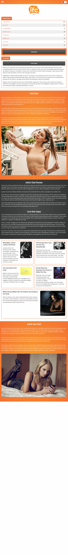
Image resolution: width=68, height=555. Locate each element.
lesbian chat (57, 191)
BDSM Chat (34, 38)
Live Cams (34, 63)
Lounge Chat (34, 21)
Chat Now (34, 52)
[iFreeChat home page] (34, 10)
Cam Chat (34, 41)
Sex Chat (34, 25)
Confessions (34, 35)
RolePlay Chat (34, 31)
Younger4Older (34, 28)
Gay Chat (34, 45)
